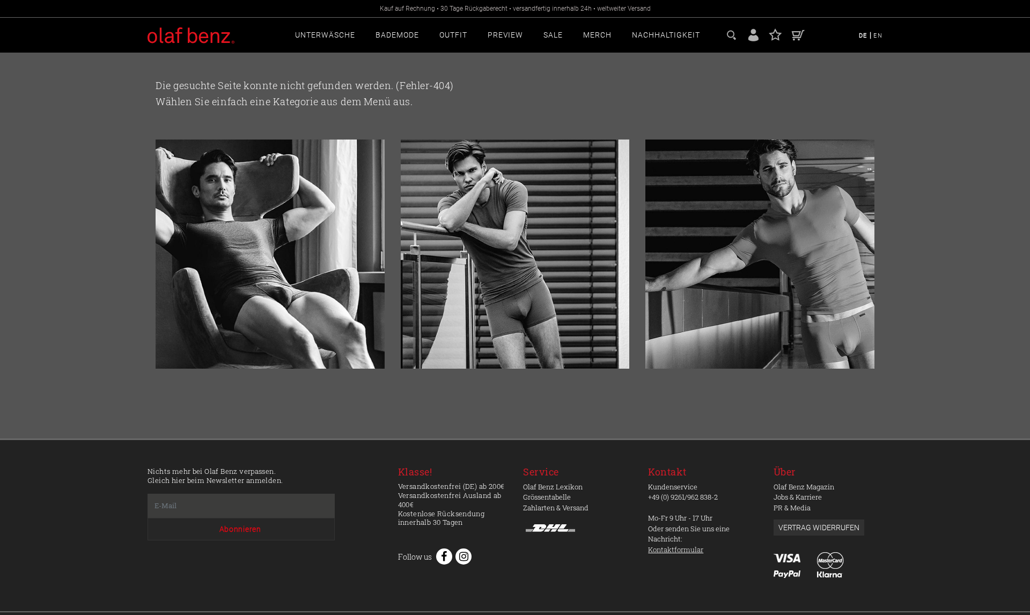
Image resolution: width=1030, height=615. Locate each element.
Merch (597, 35)
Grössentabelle (547, 497)
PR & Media (792, 507)
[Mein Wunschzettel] (775, 34)
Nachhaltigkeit (666, 35)
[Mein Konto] (753, 34)
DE (864, 35)
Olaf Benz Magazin (804, 487)
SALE (553, 35)
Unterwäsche (325, 35)
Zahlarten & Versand (555, 507)
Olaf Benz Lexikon (553, 487)
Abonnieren (240, 529)
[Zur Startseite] (270, 254)
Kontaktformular (675, 549)
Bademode (397, 35)
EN (877, 35)
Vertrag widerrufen (818, 527)
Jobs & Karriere (798, 497)
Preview (506, 35)
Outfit (453, 35)
